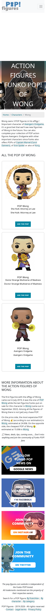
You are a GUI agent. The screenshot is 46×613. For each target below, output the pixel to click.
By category (28, 601)
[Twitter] (23, 557)
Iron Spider (19, 145)
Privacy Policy (34, 609)
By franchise (33, 598)
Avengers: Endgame (34, 124)
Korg (37, 145)
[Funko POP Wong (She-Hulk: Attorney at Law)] (23, 182)
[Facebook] (23, 492)
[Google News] (23, 460)
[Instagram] (23, 525)
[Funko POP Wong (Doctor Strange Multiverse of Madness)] (23, 253)
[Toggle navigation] (40, 6)
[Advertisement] (23, 37)
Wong (28, 406)
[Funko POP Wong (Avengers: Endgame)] (23, 324)
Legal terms (21, 609)
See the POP (23, 224)
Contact (10, 609)
